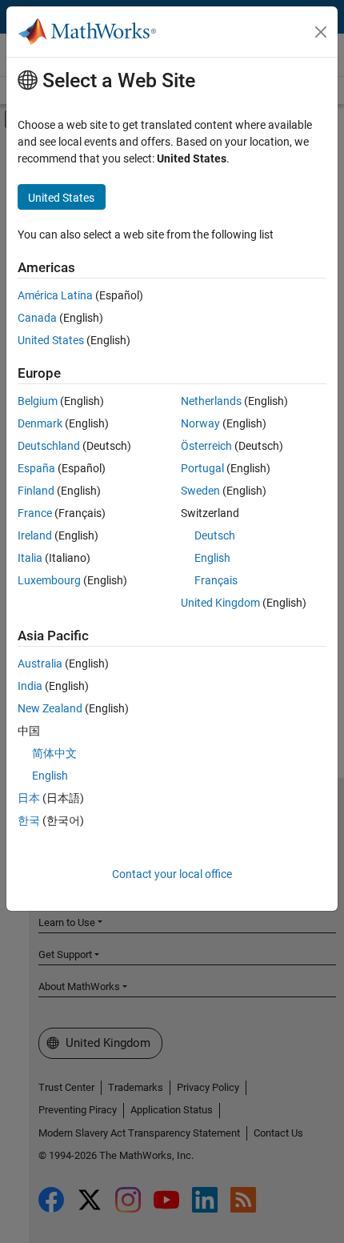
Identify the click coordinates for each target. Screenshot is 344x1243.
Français (216, 580)
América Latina (55, 295)
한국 (29, 820)
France (35, 513)
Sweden (200, 490)
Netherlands (211, 401)
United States (51, 340)
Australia (40, 663)
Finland (36, 490)
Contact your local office (172, 874)
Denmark (40, 423)
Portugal (202, 468)
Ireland (35, 535)
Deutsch (214, 535)
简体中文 (54, 753)
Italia (30, 557)
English (212, 557)
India (30, 686)
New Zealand (50, 708)
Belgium (38, 401)
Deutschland (49, 445)
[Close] (321, 32)
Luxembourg (49, 580)
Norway (200, 423)
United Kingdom (220, 602)
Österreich (206, 445)
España (36, 468)
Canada (37, 317)
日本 (29, 798)
